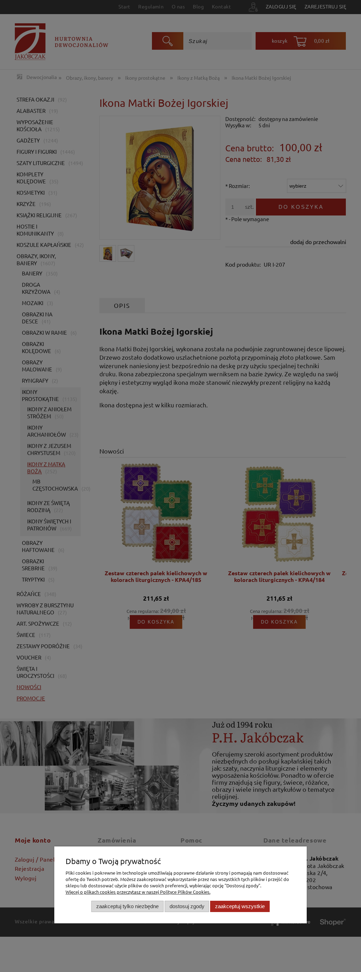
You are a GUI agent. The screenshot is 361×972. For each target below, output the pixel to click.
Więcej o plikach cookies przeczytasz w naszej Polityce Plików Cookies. (138, 892)
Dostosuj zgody (187, 906)
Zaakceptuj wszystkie (240, 906)
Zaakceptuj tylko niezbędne (127, 906)
